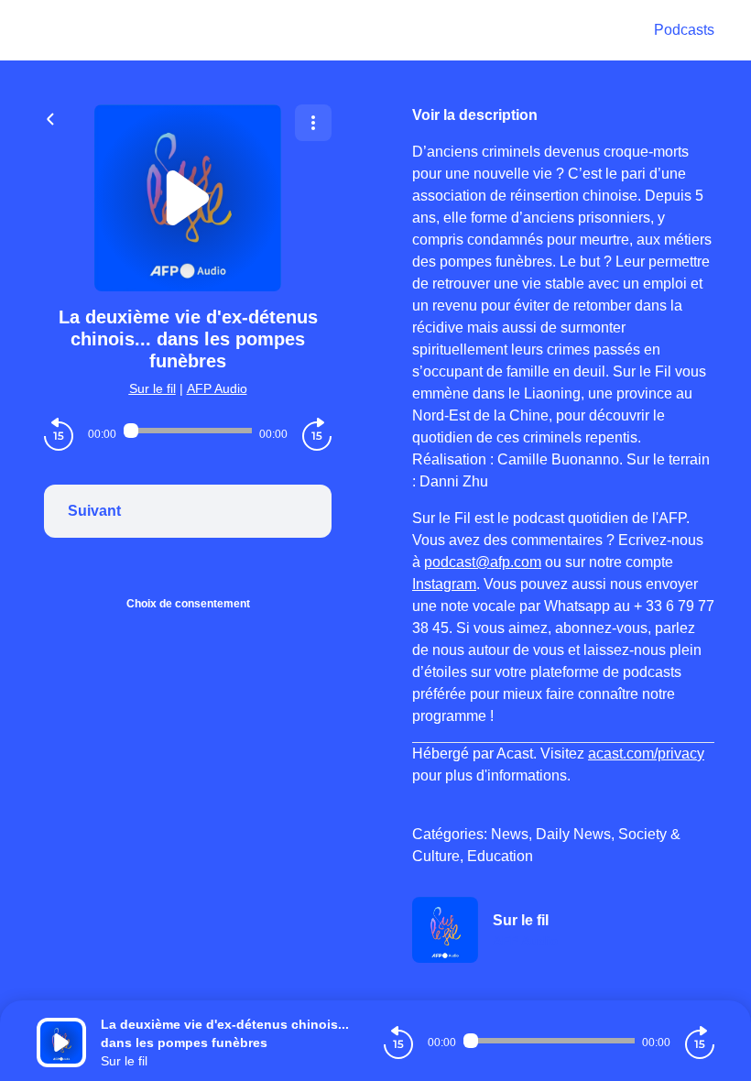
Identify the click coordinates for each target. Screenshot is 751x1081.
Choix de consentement (188, 603)
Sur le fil (152, 388)
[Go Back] (50, 117)
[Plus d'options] (313, 122)
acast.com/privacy (646, 753)
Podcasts (684, 30)
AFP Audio (217, 388)
